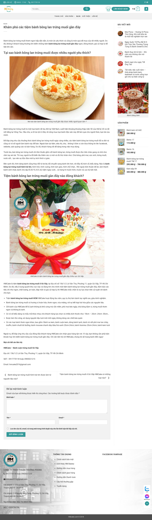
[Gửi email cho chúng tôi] (147, 2)
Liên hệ (95, 16)
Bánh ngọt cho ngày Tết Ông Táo (135, 63)
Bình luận (11, 397)
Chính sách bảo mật (65, 459)
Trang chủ (58, 16)
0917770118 (11, 474)
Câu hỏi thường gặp (65, 482)
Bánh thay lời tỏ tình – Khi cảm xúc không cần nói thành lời (136, 54)
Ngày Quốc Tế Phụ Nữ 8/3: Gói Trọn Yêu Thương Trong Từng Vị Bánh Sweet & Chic (136, 44)
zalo (147, 491)
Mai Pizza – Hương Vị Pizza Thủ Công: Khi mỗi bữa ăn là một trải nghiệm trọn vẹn (136, 34)
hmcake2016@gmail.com (20, 364)
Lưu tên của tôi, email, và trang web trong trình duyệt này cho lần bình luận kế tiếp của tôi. (43, 429)
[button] (136, 8)
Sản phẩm (69, 16)
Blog (78, 16)
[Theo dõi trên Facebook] (145, 2)
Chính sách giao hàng (66, 473)
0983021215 (26, 474)
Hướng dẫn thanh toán (66, 477)
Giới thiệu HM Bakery (65, 464)
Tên (8, 418)
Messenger (147, 499)
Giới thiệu (86, 16)
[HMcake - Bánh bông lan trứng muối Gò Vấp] (15, 9)
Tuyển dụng (61, 486)
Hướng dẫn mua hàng (66, 468)
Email (61, 418)
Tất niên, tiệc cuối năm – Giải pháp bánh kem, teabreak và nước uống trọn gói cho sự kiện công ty (136, 73)
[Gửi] (86, 9)
